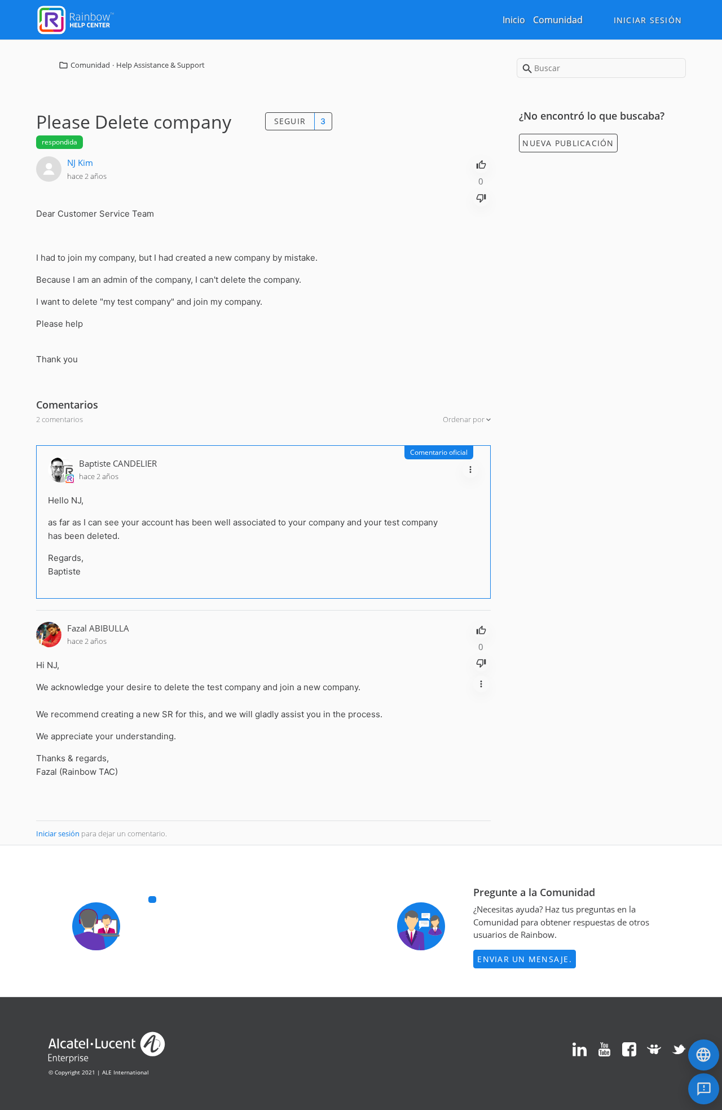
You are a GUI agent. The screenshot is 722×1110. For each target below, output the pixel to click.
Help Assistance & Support (160, 65)
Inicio (514, 20)
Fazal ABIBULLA (98, 628)
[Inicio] (75, 18)
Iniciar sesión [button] (648, 20)
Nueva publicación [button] (568, 143)
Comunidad (558, 20)
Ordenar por (464, 419)
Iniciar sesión (58, 833)
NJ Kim (80, 162)
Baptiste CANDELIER (118, 463)
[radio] (481, 163)
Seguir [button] (290, 121)
